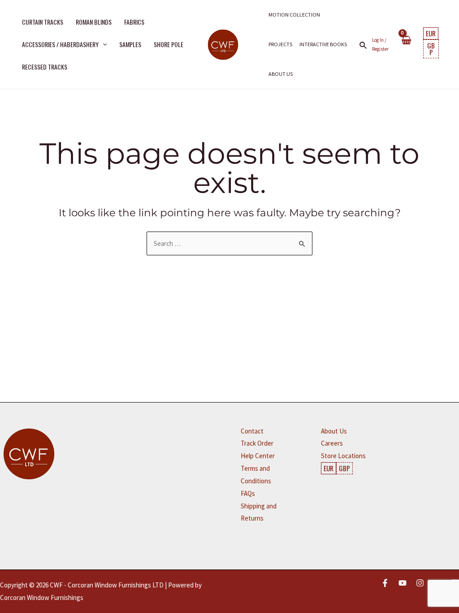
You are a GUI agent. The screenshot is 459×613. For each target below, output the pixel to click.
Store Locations (343, 455)
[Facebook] (385, 583)
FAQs (248, 493)
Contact (252, 431)
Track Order (257, 443)
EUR (431, 33)
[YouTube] (402, 583)
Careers (332, 443)
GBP (431, 48)
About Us (334, 431)
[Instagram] (420, 583)
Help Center (258, 455)
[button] (103, 44)
